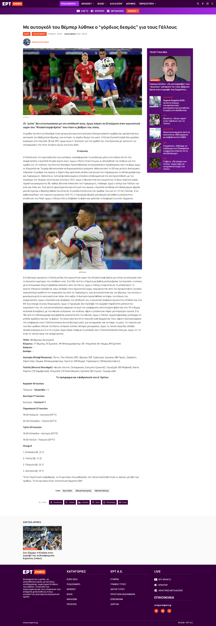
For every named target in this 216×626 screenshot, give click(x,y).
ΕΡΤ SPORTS (164, 579)
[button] (77, 3)
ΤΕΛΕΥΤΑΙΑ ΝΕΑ (158, 52)
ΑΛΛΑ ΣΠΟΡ (116, 3)
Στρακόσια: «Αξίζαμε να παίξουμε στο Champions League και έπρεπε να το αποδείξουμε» (176, 150)
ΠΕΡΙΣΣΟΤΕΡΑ (146, 3)
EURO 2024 (72, 579)
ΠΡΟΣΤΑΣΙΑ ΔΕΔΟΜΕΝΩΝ (122, 594)
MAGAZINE (72, 599)
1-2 (47, 389)
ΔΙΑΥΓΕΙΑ (114, 604)
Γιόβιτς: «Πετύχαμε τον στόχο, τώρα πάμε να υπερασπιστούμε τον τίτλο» (175, 165)
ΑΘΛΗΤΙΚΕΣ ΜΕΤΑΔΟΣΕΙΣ (170, 590)
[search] (198, 4)
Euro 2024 (67, 490)
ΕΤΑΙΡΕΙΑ (114, 579)
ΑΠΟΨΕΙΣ (131, 3)
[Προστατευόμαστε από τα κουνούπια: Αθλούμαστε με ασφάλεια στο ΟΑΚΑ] (155, 133)
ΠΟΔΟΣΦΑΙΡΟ (68, 3)
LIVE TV (84, 11)
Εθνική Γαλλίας (102, 490)
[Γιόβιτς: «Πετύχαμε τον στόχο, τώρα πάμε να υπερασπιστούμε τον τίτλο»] (155, 162)
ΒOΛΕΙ (101, 3)
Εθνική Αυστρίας (83, 490)
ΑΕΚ (164, 115)
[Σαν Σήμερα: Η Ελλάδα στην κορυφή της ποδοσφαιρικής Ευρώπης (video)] (42, 538)
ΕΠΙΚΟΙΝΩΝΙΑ (116, 599)
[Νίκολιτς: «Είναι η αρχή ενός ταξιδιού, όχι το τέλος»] (155, 119)
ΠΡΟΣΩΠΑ (71, 604)
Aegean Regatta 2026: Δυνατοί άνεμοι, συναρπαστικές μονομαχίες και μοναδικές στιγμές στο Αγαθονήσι (176, 105)
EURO (26, 34)
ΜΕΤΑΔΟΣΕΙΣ (117, 11)
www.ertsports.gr (30, 623)
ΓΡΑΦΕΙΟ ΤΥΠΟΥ (118, 584)
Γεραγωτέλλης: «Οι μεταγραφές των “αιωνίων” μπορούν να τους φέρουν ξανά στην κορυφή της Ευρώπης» (170, 86)
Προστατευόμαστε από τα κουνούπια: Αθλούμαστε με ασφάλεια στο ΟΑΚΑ (176, 135)
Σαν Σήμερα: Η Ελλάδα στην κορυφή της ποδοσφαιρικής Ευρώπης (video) (39, 555)
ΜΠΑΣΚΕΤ (87, 3)
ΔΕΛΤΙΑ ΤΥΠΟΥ (117, 589)
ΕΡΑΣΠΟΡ (99, 11)
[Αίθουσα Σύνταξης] (26, 42)
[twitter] (212, 4)
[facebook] (203, 4)
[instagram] (207, 4)
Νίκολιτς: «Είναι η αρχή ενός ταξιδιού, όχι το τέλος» (174, 121)
